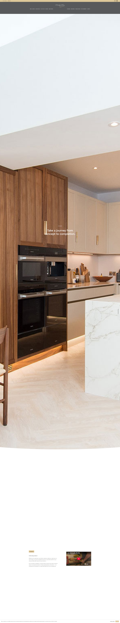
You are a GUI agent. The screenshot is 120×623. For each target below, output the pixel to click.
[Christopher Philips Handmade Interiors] (60, 9)
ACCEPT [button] (117, 621)
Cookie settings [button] (112, 621)
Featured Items (118, 311)
